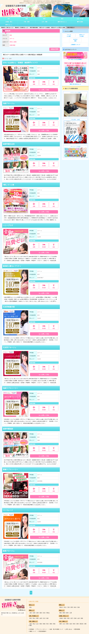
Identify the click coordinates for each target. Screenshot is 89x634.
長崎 (67, 623)
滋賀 (41, 612)
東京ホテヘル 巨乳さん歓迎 (58, 27)
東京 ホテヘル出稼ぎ (44, 27)
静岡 (64, 612)
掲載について (32, 631)
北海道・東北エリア (63, 615)
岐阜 (67, 612)
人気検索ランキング (75, 44)
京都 (37, 612)
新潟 (30, 618)
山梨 (41, 618)
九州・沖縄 (44, 21)
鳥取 (41, 623)
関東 (27, 18)
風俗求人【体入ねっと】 (7, 27)
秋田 (68, 618)
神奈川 (61, 607)
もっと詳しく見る (44, 89)
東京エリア (31, 604)
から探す (69, 35)
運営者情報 (77, 629)
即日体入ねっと (63, 21)
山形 (78, 618)
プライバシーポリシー (41, 629)
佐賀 (71, 623)
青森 (65, 618)
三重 (71, 612)
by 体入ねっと (21, 610)
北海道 (61, 618)
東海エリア (61, 610)
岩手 (72, 618)
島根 (44, 623)
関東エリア (61, 604)
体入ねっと (9, 24)
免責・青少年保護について (56, 629)
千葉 (68, 607)
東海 (62, 18)
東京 (9, 18)
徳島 (51, 623)
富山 (34, 618)
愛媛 (30, 625)
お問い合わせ (68, 629)
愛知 (60, 612)
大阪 (30, 612)
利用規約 (31, 629)
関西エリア (31, 610)
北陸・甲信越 (80, 18)
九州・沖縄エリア (63, 621)
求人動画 (80, 21)
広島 (30, 623)
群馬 (72, 607)
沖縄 (85, 623)
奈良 (44, 612)
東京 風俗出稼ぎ (34, 27)
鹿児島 (81, 623)
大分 (64, 623)
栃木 (75, 607)
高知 (54, 623)
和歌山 (48, 612)
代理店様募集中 (42, 631)
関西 (44, 18)
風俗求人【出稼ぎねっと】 (22, 27)
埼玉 (65, 607)
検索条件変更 (54, 49)
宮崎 (77, 623)
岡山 (34, 623)
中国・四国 (26, 21)
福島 (82, 618)
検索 (75, 40)
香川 (47, 623)
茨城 (78, 607)
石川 (44, 618)
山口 (37, 623)
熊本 (74, 623)
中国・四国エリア (33, 621)
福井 (47, 618)
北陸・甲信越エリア (34, 615)
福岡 (60, 623)
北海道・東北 (8, 21)
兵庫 (34, 612)
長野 (37, 618)
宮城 (75, 618)
